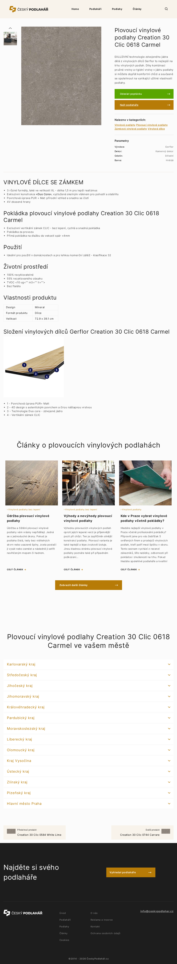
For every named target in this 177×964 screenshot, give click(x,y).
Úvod (62, 913)
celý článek (15, 569)
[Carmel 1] (10, 38)
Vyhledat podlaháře (123, 872)
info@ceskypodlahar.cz (157, 911)
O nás (94, 913)
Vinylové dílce (156, 128)
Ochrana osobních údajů (105, 933)
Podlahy (117, 8)
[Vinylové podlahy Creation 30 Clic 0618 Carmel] (61, 76)
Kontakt (95, 926)
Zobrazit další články (73, 585)
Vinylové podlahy (125, 124)
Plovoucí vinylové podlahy (152, 124)
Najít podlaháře (129, 104)
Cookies (64, 940)
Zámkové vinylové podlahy (131, 128)
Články (137, 8)
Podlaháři (95, 8)
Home (75, 8)
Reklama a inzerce (102, 919)
